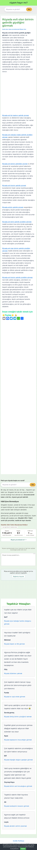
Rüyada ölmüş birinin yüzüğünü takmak (18, 716)
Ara (29, 9)
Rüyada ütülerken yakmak (13, 673)
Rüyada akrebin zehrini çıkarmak (15, 826)
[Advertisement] (18, 93)
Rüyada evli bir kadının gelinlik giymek (15, 115)
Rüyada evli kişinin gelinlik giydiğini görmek (17, 277)
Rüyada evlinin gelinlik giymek (12, 207)
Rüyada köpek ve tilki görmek (14, 644)
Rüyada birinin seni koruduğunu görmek (18, 786)
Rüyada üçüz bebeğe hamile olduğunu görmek (17, 622)
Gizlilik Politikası (18, 841)
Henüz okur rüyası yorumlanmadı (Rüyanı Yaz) (14, 29)
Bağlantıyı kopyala (18, 576)
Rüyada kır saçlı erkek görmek (14, 697)
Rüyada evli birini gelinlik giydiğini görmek (17, 222)
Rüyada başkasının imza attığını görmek (18, 740)
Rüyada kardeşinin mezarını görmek (16, 806)
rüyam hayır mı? (19, 2)
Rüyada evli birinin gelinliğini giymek (15, 164)
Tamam (23, 848)
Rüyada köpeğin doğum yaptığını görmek (18, 760)
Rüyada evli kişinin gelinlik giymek (14, 185)
